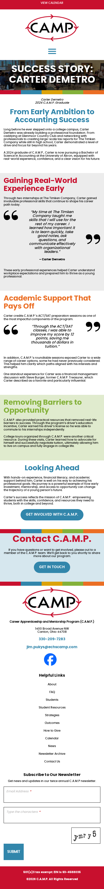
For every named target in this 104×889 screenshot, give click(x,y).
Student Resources (52, 707)
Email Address (18, 791)
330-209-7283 (52, 639)
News (52, 746)
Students (52, 699)
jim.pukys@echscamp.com (52, 647)
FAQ (52, 692)
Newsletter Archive (52, 753)
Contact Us (52, 761)
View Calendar (52, 2)
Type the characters (23, 812)
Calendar (52, 738)
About (52, 684)
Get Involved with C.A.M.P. (52, 514)
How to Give (52, 730)
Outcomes (52, 722)
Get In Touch (52, 567)
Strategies (52, 715)
